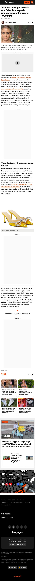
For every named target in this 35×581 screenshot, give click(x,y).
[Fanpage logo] (9, 2)
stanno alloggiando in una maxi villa (12, 89)
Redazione (27, 502)
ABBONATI (27, 2)
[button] (32, 22)
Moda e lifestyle (5, 370)
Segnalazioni (11, 499)
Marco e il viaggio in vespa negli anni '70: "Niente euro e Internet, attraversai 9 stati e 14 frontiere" (17, 444)
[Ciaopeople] (17, 577)
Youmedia (3, 499)
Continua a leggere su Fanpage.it (17, 314)
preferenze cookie (6, 505)
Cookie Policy (4, 502)
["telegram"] (21, 484)
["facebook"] (18, 484)
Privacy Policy (20, 499)
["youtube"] (10, 484)
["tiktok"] (3, 484)
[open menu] (2, 2)
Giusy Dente (12, 22)
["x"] (14, 484)
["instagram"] (6, 484)
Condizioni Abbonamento (16, 502)
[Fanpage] (17, 532)
